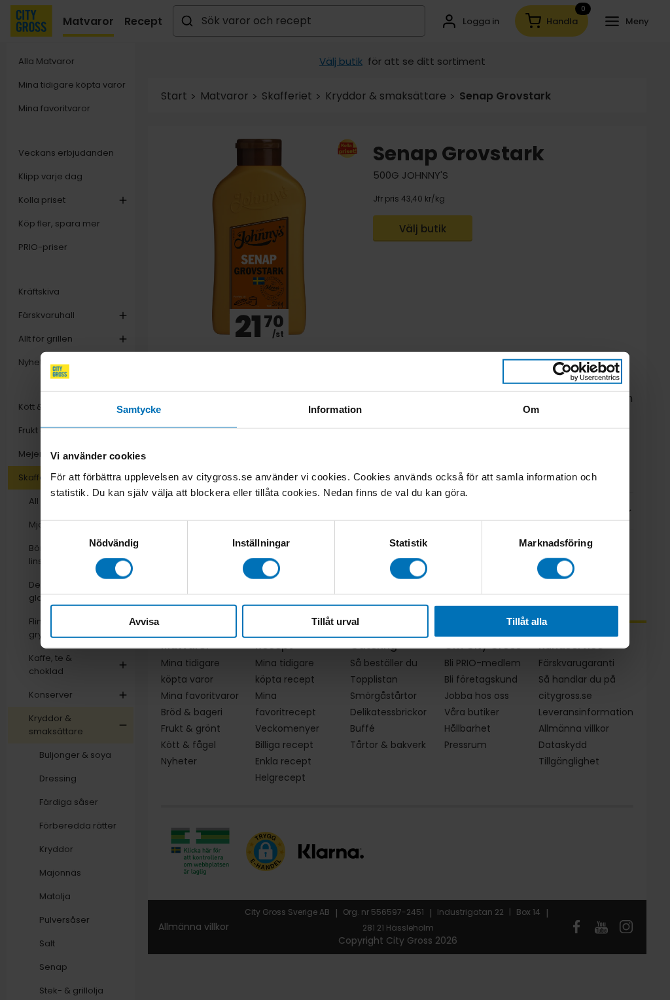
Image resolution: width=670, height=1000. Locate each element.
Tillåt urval (335, 620)
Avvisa (144, 620)
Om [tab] (531, 409)
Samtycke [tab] (139, 409)
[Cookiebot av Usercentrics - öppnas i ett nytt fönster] (562, 372)
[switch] (261, 568)
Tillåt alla (526, 620)
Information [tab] (335, 409)
